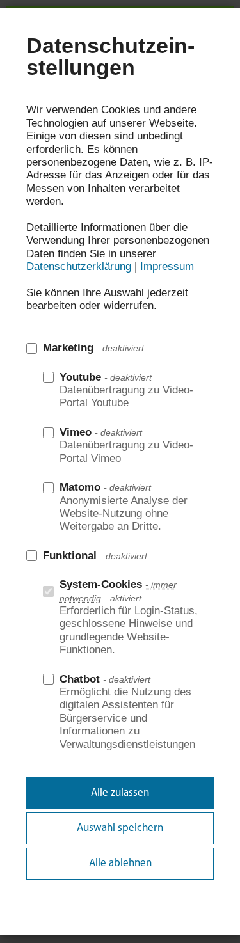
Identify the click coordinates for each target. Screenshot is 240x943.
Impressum (167, 266)
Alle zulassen (120, 793)
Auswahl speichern (120, 828)
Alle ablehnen (120, 863)
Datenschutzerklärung (78, 266)
